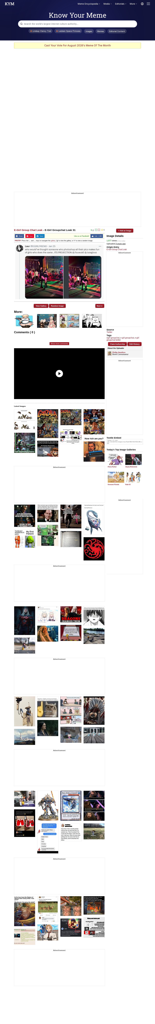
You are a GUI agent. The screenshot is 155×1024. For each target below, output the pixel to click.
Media (106, 4)
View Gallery (41, 306)
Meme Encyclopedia (88, 4)
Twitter (109, 332)
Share (20, 236)
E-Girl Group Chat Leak (28, 230)
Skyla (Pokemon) (131, 467)
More (132, 4)
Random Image (57, 306)
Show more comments (59, 344)
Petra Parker (112, 467)
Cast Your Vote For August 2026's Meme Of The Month (77, 45)
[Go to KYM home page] (9, 4)
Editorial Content (117, 31)
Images (89, 31)
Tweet (40, 236)
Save (30, 236)
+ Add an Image (124, 231)
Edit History (134, 344)
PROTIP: (18, 241)
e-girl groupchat (127, 338)
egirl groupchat (113, 338)
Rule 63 (128, 484)
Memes (100, 31)
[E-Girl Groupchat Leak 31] (59, 271)
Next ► (100, 306)
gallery (53, 241)
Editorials (119, 4)
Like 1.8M (97, 236)
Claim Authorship (117, 344)
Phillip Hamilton (118, 352)
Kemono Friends (113, 484)
